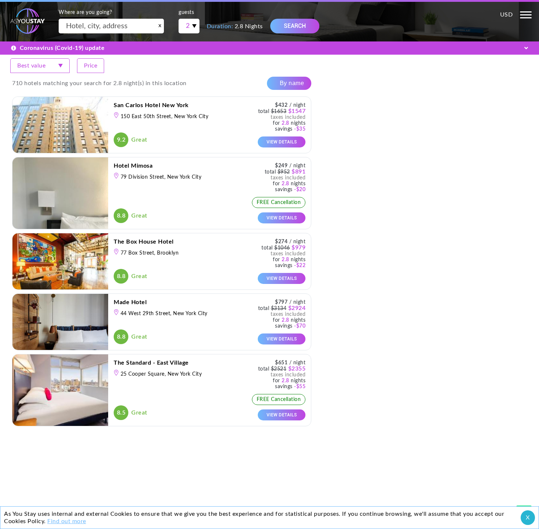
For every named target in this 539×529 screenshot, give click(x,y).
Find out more (66, 521)
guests (186, 12)
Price (90, 66)
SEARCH (295, 25)
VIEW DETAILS (282, 142)
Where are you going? (85, 12)
